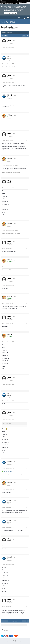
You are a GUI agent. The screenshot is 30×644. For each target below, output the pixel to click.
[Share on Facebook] (4, 636)
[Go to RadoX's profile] (4, 58)
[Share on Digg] (9, 636)
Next (24, 35)
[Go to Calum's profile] (4, 116)
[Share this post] (26, 47)
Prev (5, 35)
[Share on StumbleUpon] (17, 636)
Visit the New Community (10, 13)
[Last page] (28, 36)
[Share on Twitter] (2, 636)
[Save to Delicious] (12, 636)
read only (6, 10)
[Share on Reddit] (15, 636)
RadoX (9, 56)
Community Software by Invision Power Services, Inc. (15, 641)
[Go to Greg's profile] (4, 41)
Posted (8, 47)
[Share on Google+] (7, 636)
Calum (9, 115)
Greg (9, 40)
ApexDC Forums (8, 21)
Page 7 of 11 (15, 36)
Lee (7, 28)
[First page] (2, 36)
